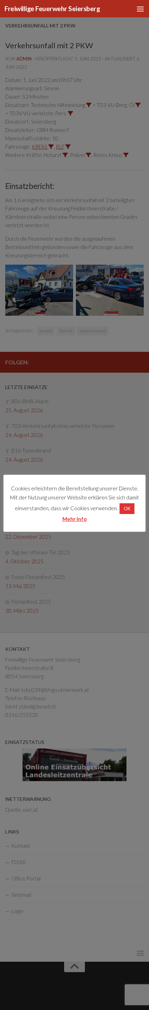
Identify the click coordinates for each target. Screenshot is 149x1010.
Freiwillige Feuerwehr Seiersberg (52, 9)
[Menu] (140, 8)
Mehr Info (74, 519)
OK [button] (127, 508)
